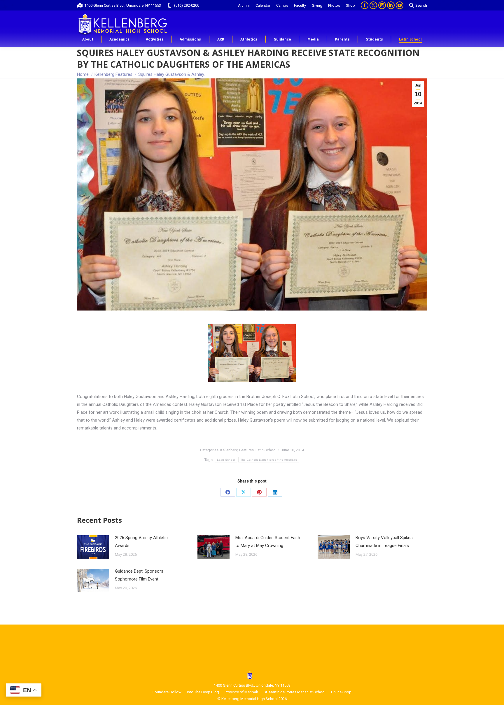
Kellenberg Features (237, 450)
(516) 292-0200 (186, 5)
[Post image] (93, 547)
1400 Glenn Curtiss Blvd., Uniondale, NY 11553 (122, 5)
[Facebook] (227, 492)
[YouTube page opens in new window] (399, 5)
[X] (243, 492)
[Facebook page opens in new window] (364, 5)
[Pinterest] (259, 492)
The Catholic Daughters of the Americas (268, 459)
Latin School (266, 450)
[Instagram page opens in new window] (382, 5)
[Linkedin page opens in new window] (391, 5)
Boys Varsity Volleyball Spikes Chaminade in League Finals (384, 541)
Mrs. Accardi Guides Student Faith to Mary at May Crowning (267, 541)
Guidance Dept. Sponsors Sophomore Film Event (139, 575)
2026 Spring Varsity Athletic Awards (141, 541)
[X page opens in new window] (373, 5)
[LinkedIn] (275, 492)
